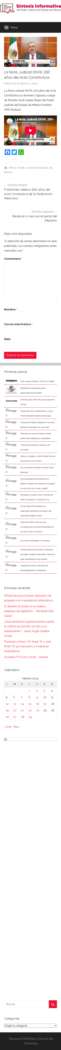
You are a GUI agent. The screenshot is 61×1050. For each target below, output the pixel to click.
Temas (12, 167)
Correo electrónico (18, 324)
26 (7, 717)
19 (7, 710)
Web (7, 339)
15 (30, 703)
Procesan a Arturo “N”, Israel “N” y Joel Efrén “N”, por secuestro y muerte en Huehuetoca (27, 646)
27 (14, 717)
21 (22, 710)
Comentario (13, 258)
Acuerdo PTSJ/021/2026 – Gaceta (26, 657)
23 (37, 710)
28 (22, 717)
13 (14, 703)
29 (30, 717)
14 (22, 703)
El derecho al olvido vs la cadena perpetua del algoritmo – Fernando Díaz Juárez (29, 611)
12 (7, 703)
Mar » (16, 726)
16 (37, 703)
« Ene (7, 726)
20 (15, 710)
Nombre (10, 309)
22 (30, 710)
